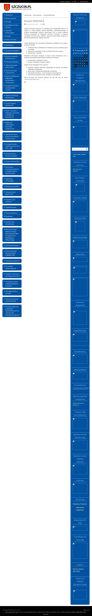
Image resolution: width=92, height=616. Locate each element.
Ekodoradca (9, 216)
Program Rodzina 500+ (12, 161)
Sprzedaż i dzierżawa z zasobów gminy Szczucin (12, 88)
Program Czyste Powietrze (10, 201)
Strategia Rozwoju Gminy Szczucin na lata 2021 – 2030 (12, 146)
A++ (75, 1)
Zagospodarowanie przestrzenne (11, 66)
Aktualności (9, 15)
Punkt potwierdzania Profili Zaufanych (11, 300)
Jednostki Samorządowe (9, 32)
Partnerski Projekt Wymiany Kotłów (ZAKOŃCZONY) (11, 253)
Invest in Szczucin (10, 39)
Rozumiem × (46, 614)
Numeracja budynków (12, 62)
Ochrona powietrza (11, 213)
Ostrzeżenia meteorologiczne (10, 267)
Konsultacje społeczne (12, 261)
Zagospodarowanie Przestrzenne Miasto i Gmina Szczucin (12, 136)
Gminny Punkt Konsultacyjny (9, 223)
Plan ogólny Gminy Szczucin (11, 292)
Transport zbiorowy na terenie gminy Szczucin (12, 275)
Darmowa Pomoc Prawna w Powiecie (11, 155)
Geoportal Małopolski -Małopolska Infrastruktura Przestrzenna (12, 79)
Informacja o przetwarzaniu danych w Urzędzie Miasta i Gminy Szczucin (12, 170)
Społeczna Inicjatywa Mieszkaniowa (11, 96)
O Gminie (8, 22)
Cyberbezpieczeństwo (12, 245)
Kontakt (8, 36)
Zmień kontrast (84, 1)
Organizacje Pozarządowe (9, 180)
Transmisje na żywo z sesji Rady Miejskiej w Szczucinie (11, 284)
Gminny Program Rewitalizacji (10, 104)
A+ (72, 1)
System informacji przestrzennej (11, 72)
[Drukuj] (44, 24)
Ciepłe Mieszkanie (10, 207)
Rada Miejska (9, 45)
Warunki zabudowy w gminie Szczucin (11, 57)
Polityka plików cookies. (81, 612)
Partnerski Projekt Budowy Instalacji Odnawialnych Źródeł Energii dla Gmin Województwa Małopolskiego (11, 235)
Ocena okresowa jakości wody (10, 193)
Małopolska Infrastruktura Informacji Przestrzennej (9, 126)
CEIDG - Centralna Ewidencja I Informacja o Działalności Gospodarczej (12, 114)
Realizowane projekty (12, 186)
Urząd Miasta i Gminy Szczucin (11, 26)
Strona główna (37, 15)
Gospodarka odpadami (12, 51)
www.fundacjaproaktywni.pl (31, 79)
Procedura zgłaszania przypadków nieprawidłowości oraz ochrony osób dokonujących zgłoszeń (12, 311)
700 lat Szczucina (10, 18)
